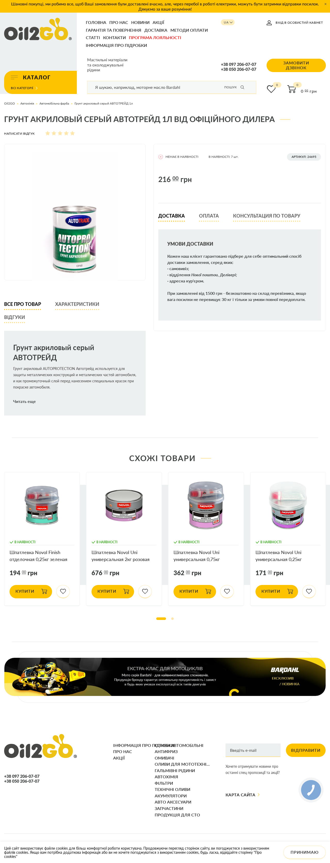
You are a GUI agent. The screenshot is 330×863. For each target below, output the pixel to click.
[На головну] (38, 29)
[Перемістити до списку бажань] (63, 591)
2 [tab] (172, 618)
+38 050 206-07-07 (238, 69)
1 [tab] (161, 618)
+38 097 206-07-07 (238, 64)
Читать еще (24, 401)
